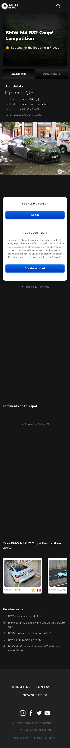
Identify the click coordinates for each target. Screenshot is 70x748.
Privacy (22, 738)
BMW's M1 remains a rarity (24, 640)
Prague (24, 104)
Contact (44, 687)
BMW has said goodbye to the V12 (30, 633)
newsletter (35, 695)
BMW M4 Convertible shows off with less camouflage (34, 648)
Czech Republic (38, 104)
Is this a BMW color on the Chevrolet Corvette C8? (36, 625)
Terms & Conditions (32, 730)
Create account (35, 268)
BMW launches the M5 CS (24, 616)
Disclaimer (45, 738)
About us (21, 687)
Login (35, 215)
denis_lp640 (27, 99)
